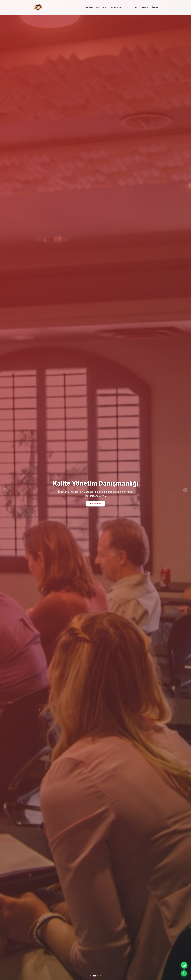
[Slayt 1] (90, 975)
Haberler (145, 7)
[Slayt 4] (100, 975)
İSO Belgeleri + (116, 7)
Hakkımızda (101, 7)
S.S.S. (128, 7)
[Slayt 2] (94, 975)
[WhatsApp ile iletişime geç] (184, 965)
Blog (136, 7)
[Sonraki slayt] (185, 490)
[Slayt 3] (97, 975)
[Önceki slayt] (6, 490)
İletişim (155, 7)
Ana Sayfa (88, 7)
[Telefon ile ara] (184, 973)
